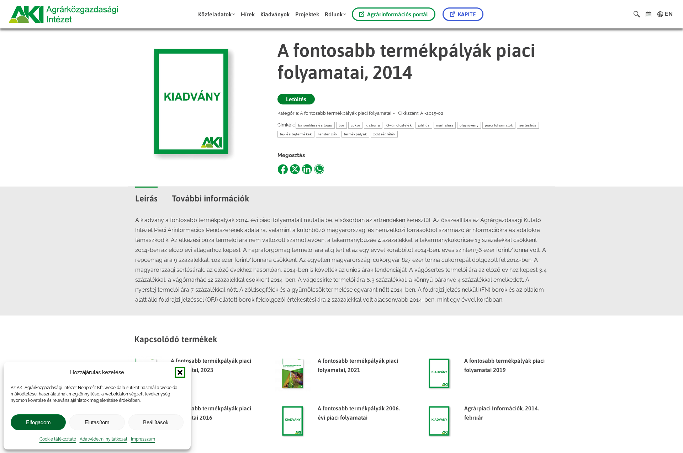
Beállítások (156, 422)
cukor (355, 125)
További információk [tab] (210, 198)
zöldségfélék (384, 134)
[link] (648, 14)
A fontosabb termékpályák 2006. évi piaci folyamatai (359, 413)
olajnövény (469, 125)
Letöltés (296, 99)
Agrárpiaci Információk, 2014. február (501, 413)
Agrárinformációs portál (397, 14)
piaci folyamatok (499, 125)
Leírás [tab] (146, 198)
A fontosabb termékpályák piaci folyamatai (345, 113)
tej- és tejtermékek (296, 134)
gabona (373, 125)
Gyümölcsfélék (399, 125)
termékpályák (355, 134)
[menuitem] (217, 14)
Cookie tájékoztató (57, 439)
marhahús (444, 125)
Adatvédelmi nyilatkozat (103, 439)
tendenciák (328, 134)
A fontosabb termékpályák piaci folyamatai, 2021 (358, 365)
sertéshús (527, 125)
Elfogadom (38, 422)
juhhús (424, 125)
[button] (180, 372)
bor (341, 125)
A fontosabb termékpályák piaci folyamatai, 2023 (211, 365)
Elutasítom (97, 422)
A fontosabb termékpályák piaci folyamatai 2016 (211, 413)
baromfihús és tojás (315, 125)
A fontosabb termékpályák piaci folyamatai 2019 (504, 365)
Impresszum (143, 439)
